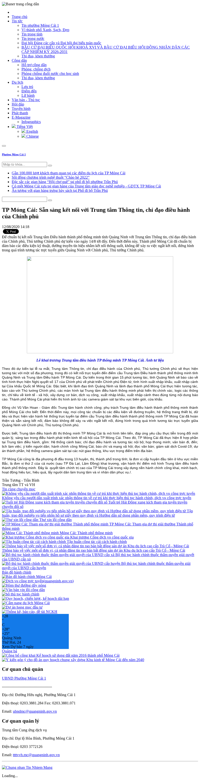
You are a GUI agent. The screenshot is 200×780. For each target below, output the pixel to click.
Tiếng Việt (24, 126)
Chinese (32, 136)
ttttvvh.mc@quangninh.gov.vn (36, 755)
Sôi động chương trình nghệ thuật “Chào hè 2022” (51, 177)
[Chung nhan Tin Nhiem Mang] (27, 767)
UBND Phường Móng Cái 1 (24, 678)
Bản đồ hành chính (16, 572)
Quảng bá (9, 651)
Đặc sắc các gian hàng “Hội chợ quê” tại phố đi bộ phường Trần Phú (65, 182)
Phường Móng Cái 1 (14, 154)
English (31, 131)
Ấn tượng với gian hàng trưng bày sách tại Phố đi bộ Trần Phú (60, 190)
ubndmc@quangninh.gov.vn (35, 711)
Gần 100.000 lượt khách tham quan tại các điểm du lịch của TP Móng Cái (68, 173)
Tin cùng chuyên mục (18, 489)
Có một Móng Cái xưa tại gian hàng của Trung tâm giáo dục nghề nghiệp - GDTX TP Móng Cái (86, 186)
